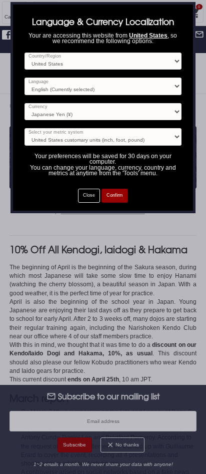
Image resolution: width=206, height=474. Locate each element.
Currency (38, 107)
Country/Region (44, 56)
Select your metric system (56, 132)
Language (38, 82)
